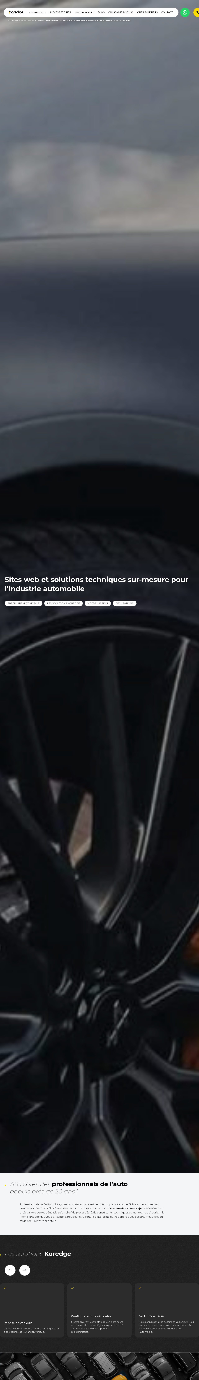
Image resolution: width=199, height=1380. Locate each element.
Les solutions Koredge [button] (63, 603)
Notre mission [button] (98, 603)
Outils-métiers (147, 12)
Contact (167, 12)
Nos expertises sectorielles (30, 20)
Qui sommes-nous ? (121, 12)
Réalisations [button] (125, 603)
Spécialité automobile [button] (23, 603)
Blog (101, 12)
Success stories (60, 12)
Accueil (11, 20)
